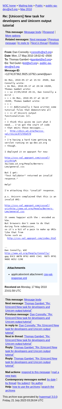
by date (51, 379)
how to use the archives (26, 386)
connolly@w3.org (41, 52)
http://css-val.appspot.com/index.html (31, 238)
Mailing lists (26, 5)
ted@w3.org (30, 63)
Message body (32, 32)
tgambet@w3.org (41, 59)
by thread (10, 383)
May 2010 (26, 9)
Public (39, 5)
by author (37, 383)
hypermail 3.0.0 (48, 396)
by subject (24, 383)
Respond (48, 32)
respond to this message (35, 372)
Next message (38, 39)
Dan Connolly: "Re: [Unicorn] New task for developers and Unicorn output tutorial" (29, 318)
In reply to (23, 43)
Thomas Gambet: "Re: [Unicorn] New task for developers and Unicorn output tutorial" (27, 307)
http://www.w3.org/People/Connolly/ (27, 253)
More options (13, 35)
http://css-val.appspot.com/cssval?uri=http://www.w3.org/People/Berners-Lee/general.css (29, 208)
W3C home (9, 5)
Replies (54, 43)
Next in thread (39, 43)
